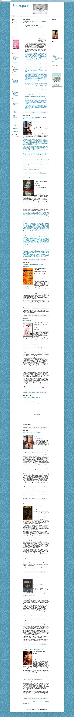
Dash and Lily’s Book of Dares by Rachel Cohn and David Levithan (34, 118)
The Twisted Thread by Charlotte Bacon (34, 178)
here (30, 424)
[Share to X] (43, 112)
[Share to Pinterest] (45, 112)
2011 (54, 61)
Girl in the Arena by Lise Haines (31, 504)
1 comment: (37, 172)
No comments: (37, 112)
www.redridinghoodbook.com (27, 382)
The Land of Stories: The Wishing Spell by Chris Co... (58, 58)
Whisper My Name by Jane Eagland (33, 649)
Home (13, 16)
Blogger (45, 709)
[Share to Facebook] (44, 112)
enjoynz (39, 709)
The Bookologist (15, 131)
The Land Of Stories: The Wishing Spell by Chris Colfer (41, 26)
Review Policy (22, 16)
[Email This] (41, 112)
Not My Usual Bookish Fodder (31, 397)
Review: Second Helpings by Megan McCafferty (15, 111)
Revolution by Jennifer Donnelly (32, 432)
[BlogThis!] (42, 112)
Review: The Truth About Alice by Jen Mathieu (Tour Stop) (15, 76)
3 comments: (37, 392)
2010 (54, 62)
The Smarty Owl (15, 80)
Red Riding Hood (27, 320)
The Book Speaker (15, 21)
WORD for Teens (15, 128)
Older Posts (47, 701)
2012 (54, 55)
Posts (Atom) (29, 703)
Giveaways (29, 16)
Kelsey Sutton (15, 62)
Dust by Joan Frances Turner (31, 577)
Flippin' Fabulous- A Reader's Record (15, 93)
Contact (16, 16)
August (55, 56)
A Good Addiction (15, 74)
